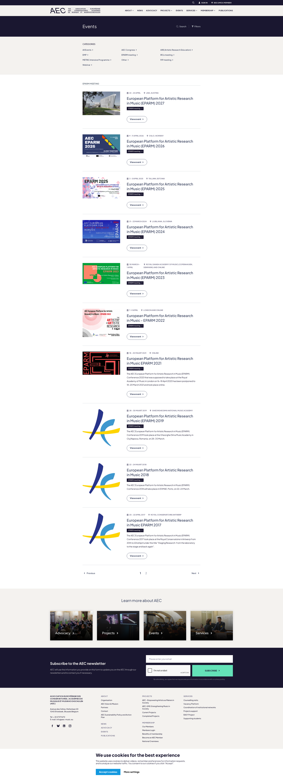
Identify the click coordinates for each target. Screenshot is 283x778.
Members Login (148, 730)
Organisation (106, 700)
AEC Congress (128, 50)
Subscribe (211, 670)
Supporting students (192, 718)
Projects (166, 10)
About (128, 10)
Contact (104, 711)
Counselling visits (191, 700)
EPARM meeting (128, 55)
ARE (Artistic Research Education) (175, 50)
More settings (131, 771)
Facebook (52, 726)
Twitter (58, 726)
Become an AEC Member (152, 737)
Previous (90, 573)
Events (179, 10)
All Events (87, 50)
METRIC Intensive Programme (96, 60)
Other (124, 60)
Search (182, 26)
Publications (226, 10)
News (140, 10)
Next (194, 573)
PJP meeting (165, 60)
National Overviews (150, 741)
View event (135, 119)
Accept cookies (108, 771)
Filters (197, 26)
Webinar (86, 65)
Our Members (148, 726)
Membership (207, 10)
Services (191, 10)
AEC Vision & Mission (109, 704)
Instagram (70, 726)
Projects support (191, 711)
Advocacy (151, 10)
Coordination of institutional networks (200, 707)
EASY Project (189, 715)
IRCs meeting (166, 55)
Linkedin (64, 726)
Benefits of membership (152, 734)
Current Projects (149, 712)
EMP (85, 55)
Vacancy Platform (191, 704)
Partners (104, 707)
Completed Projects (150, 716)
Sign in (204, 3)
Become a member (222, 3)
